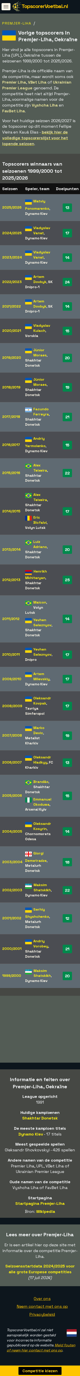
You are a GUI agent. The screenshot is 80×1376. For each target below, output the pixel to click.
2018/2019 (11, 387)
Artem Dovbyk (39, 279)
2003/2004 (12, 862)
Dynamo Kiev (36, 213)
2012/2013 (11, 579)
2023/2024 (12, 257)
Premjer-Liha (16, 23)
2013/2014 (11, 549)
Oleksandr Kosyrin (42, 826)
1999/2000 (11, 975)
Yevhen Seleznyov (42, 622)
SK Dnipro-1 (38, 284)
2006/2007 (12, 762)
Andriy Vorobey (40, 944)
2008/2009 (12, 706)
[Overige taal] (71, 1332)
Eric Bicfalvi (39, 520)
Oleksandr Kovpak (42, 701)
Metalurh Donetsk (33, 868)
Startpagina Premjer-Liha (40, 1203)
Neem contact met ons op (42, 1306)
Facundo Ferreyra (41, 412)
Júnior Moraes (39, 352)
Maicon (39, 602)
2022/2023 (12, 281)
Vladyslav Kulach (41, 328)
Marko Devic (38, 730)
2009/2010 (11, 679)
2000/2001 (12, 948)
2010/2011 (11, 654)
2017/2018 (11, 416)
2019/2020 (11, 357)
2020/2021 (11, 330)
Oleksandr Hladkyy (42, 760)
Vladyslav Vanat (41, 230)
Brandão (40, 781)
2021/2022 (11, 306)
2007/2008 (12, 735)
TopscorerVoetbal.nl (45, 6)
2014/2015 (11, 511)
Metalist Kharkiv (32, 741)
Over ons (42, 1298)
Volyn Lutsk (35, 527)
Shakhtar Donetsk (33, 363)
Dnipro (30, 659)
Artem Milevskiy (41, 676)
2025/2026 (12, 207)
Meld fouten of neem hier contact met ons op (41, 1348)
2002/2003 (12, 890)
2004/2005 (12, 831)
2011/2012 (11, 618)
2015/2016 (11, 472)
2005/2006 (12, 795)
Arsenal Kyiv (35, 809)
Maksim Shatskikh (42, 887)
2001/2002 (11, 918)
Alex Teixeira (40, 468)
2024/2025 (12, 233)
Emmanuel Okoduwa (42, 802)
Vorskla (31, 335)
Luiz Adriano (40, 544)
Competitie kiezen (40, 1370)
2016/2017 (11, 444)
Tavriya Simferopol (34, 711)
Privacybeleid (42, 1314)
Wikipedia (45, 1211)
